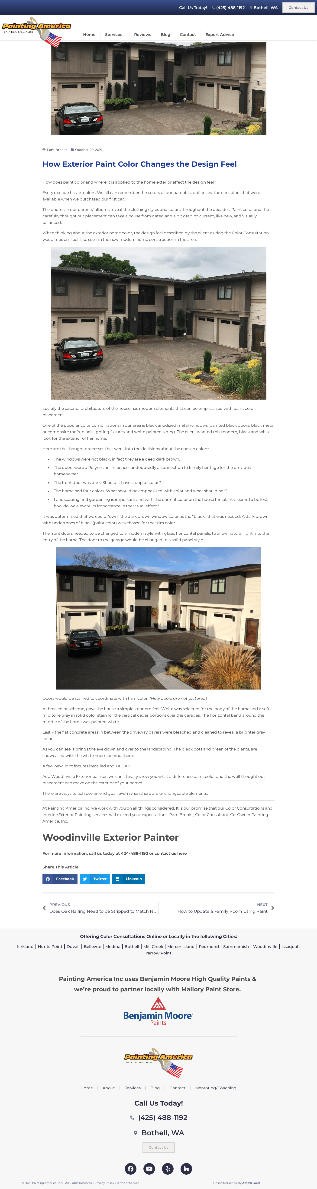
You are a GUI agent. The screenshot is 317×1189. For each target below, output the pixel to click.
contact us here (171, 853)
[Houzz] (186, 1169)
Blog (165, 34)
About (109, 1088)
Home (89, 34)
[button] (60, 879)
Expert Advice (219, 34)
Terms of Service (127, 1183)
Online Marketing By (236, 1183)
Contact (188, 34)
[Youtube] (149, 1169)
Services (113, 34)
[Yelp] (168, 1169)
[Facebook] (130, 1169)
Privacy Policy (104, 1183)
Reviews (142, 34)
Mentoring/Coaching (215, 1088)
